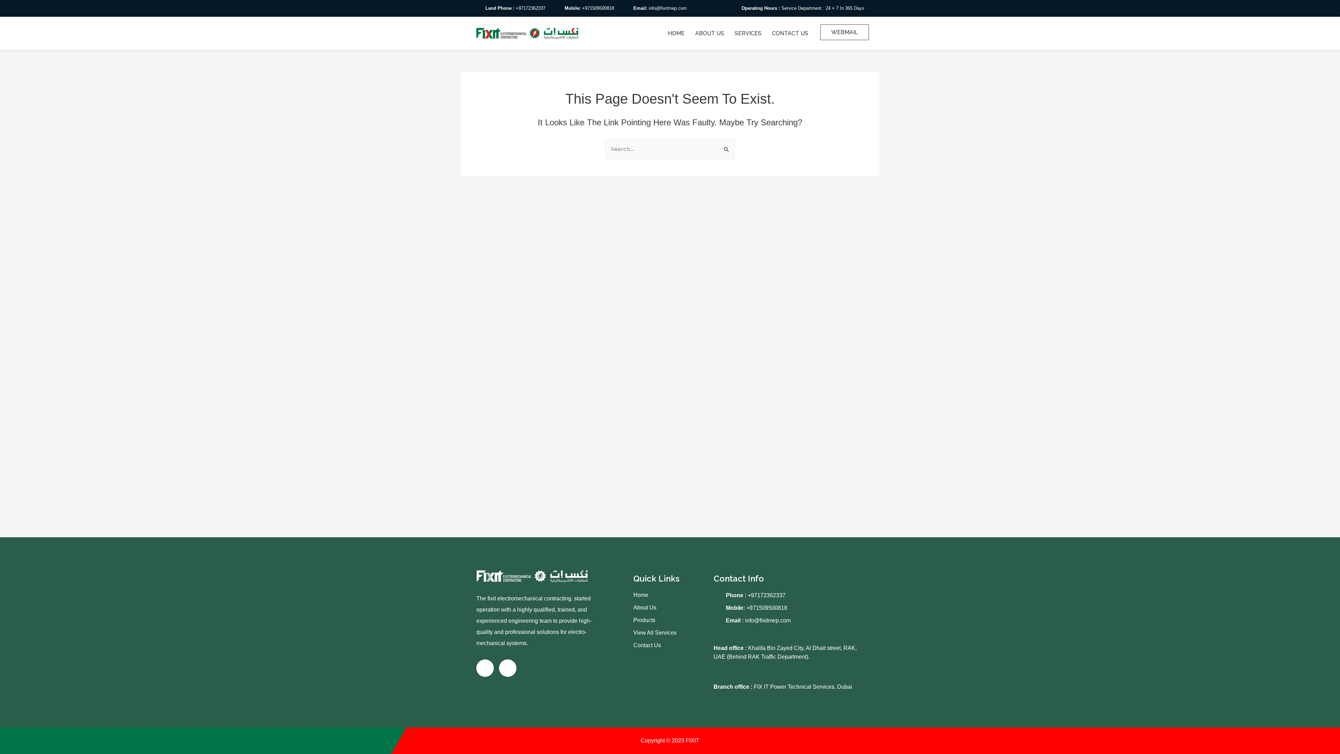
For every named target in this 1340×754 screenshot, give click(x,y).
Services (748, 33)
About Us (709, 33)
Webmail (844, 32)
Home (676, 33)
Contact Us (790, 33)
